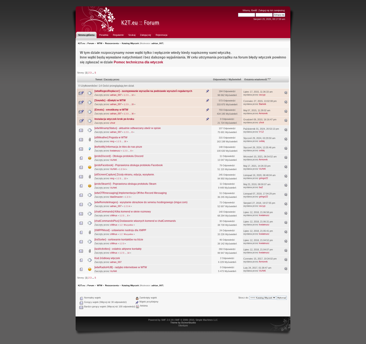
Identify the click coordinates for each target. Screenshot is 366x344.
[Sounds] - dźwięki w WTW (110, 100)
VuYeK (113, 160)
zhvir (112, 123)
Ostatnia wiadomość (256, 79)
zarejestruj (279, 10)
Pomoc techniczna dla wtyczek (138, 62)
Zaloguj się (263, 10)
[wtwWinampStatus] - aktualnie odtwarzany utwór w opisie (127, 128)
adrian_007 (157, 43)
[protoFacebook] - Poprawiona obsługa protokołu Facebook (128, 165)
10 (133, 95)
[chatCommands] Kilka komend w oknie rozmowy (122, 211)
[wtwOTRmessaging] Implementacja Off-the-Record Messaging (130, 192)
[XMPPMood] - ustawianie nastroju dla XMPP (120, 230)
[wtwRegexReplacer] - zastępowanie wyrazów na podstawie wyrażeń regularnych (143, 91)
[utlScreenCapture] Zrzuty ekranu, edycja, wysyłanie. (124, 174)
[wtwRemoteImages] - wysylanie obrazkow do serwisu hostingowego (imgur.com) (140, 202)
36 (133, 114)
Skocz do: (243, 297)
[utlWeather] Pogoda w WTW (110, 137)
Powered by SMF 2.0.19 (160, 320)
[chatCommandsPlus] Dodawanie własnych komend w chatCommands (135, 220)
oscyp (262, 94)
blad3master (116, 197)
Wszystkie (128, 225)
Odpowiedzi (220, 79)
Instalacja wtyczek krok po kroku (114, 119)
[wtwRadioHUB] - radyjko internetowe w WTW (120, 267)
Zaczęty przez (111, 79)
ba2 (261, 187)
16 (125, 141)
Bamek (262, 104)
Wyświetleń (235, 79)
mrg (112, 141)
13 (125, 179)
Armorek (263, 113)
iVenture (183, 325)
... (93, 72)
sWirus (113, 215)
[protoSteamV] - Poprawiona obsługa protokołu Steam (125, 183)
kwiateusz (115, 150)
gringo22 (263, 178)
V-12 (261, 131)
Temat (98, 79)
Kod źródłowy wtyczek (107, 258)
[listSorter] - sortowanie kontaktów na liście (118, 239)
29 (133, 104)
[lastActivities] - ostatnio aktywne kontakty (117, 248)
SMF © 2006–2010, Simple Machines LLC (196, 320)
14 (128, 253)
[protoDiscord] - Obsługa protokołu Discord (118, 156)
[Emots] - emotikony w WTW (111, 109)
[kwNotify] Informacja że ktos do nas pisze (118, 146)
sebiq (262, 141)
